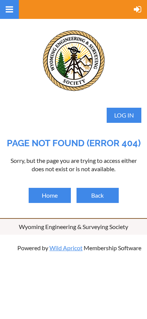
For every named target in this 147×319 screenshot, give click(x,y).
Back (97, 195)
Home (50, 195)
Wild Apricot (66, 247)
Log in (124, 115)
